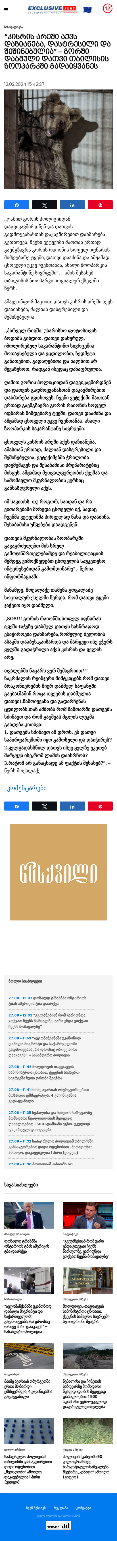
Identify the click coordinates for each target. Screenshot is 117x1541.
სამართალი (13, 1299)
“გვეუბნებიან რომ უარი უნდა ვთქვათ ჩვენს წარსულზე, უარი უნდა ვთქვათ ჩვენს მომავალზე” (48, 1021)
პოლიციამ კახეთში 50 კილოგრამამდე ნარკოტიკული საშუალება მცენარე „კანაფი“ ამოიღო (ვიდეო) (86, 1467)
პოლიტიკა (70, 1234)
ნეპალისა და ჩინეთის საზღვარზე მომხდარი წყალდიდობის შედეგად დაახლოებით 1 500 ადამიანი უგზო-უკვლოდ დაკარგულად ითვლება (50, 1121)
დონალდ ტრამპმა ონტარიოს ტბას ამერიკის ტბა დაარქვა (47, 1000)
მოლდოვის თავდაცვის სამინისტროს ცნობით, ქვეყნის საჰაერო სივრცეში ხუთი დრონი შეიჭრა (44, 1072)
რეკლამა (61, 1508)
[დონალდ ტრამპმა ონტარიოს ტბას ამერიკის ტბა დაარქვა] (29, 1215)
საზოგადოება (13, 27)
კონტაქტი (83, 1508)
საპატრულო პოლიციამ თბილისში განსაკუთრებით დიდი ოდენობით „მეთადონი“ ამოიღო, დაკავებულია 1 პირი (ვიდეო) (51, 1147)
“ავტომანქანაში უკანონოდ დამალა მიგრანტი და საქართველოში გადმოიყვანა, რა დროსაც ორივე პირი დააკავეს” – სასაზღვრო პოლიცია (45, 1046)
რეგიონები (12, 1374)
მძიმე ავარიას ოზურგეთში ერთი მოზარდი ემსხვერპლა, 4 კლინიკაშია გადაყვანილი (49, 1095)
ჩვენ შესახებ (36, 1508)
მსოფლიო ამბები (17, 1234)
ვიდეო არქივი (14, 1449)
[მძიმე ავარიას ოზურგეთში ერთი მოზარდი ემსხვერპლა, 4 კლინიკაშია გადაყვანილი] (29, 1356)
